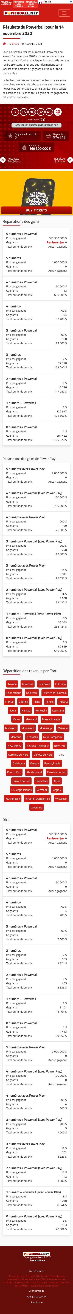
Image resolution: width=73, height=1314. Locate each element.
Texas (57, 781)
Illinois (50, 701)
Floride (9, 701)
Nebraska (32, 737)
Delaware (32, 693)
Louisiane (58, 710)
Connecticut (13, 693)
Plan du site (36, 1302)
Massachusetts (51, 719)
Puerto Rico (14, 772)
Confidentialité (36, 1290)
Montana (15, 737)
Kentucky (41, 710)
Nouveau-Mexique (38, 746)
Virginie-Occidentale (37, 798)
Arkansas (27, 684)
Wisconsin (61, 798)
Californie (44, 684)
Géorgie (23, 701)
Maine (16, 719)
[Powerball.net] (21, 13)
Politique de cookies (36, 1296)
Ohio (61, 754)
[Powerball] (4, 44)
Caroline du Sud (56, 772)
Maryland (31, 719)
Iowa (13, 710)
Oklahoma (19, 763)
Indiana (63, 701)
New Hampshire (53, 737)
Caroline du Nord (18, 754)
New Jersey (14, 746)
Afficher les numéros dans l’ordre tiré (36, 125)
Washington (12, 798)
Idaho (37, 701)
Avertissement (36, 1271)
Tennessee (41, 781)
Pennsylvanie (52, 763)
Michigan (10, 728)
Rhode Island (34, 772)
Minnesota (27, 728)
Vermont (42, 790)
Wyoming (36, 807)
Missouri (63, 728)
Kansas (26, 710)
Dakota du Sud (21, 781)
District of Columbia (55, 693)
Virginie (57, 790)
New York (60, 746)
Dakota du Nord (43, 754)
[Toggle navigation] (64, 13)
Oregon (34, 763)
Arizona (12, 684)
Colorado (60, 684)
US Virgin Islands (21, 790)
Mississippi (46, 728)
